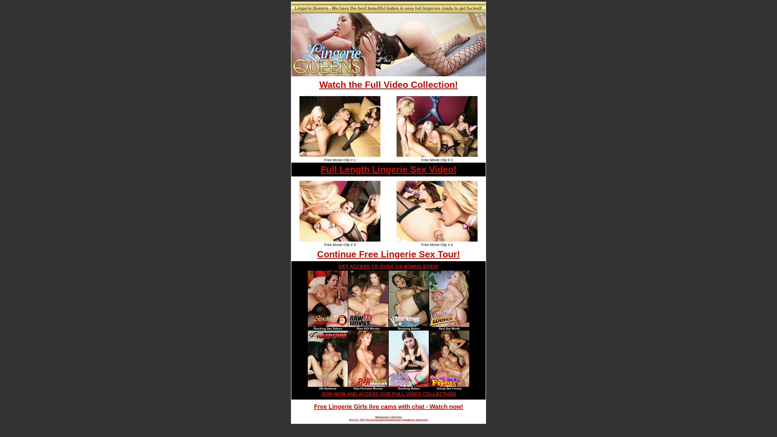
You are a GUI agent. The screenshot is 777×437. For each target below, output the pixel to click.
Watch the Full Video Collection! (388, 85)
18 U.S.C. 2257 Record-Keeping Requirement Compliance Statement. (388, 420)
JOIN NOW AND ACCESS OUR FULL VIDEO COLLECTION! (388, 394)
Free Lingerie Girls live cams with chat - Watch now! (388, 406)
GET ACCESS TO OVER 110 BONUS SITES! (388, 266)
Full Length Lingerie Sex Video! (388, 169)
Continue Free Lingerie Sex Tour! (388, 254)
